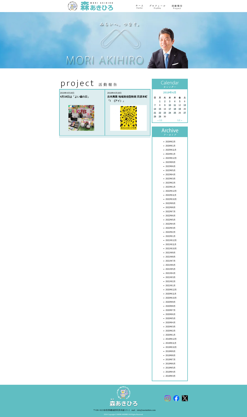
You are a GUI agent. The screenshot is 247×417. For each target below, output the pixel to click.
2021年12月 (171, 240)
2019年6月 (170, 364)
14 (155, 109)
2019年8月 (170, 355)
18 (175, 109)
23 (165, 113)
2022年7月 (170, 211)
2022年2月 (170, 232)
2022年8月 (170, 207)
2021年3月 (170, 277)
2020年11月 (171, 294)
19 (180, 109)
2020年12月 (171, 290)
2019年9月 (170, 351)
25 (175, 113)
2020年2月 (170, 331)
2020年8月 (170, 306)
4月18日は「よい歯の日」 (75, 96)
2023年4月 (170, 174)
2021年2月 (170, 281)
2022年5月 (170, 220)
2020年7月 (170, 310)
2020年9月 (170, 302)
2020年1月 (170, 335)
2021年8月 (170, 257)
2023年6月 (170, 166)
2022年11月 (171, 195)
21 (155, 113)
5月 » (179, 120)
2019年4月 (170, 372)
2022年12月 (171, 191)
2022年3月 (170, 228)
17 (170, 109)
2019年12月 (171, 339)
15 (160, 109)
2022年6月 (170, 216)
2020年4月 (170, 322)
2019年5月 (170, 368)
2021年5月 (170, 269)
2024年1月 (170, 154)
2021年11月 (171, 244)
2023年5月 (170, 170)
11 (175, 105)
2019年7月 (170, 359)
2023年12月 (171, 158)
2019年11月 (171, 343)
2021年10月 (171, 248)
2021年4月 (170, 273)
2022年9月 (170, 203)
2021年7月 (170, 261)
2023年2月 (170, 183)
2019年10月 (171, 347)
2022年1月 (170, 236)
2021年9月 (170, 253)
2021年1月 (170, 285)
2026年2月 (170, 142)
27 (185, 113)
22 (160, 113)
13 (185, 105)
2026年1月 (170, 146)
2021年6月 (170, 265)
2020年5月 (170, 318)
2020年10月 (171, 298)
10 (170, 105)
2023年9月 (170, 162)
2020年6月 (170, 314)
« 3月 (159, 120)
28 (155, 116)
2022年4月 (170, 224)
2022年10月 (171, 199)
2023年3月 (170, 179)
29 (160, 116)
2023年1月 (170, 187)
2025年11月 (171, 150)
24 (170, 113)
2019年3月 (170, 376)
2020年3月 (170, 327)
